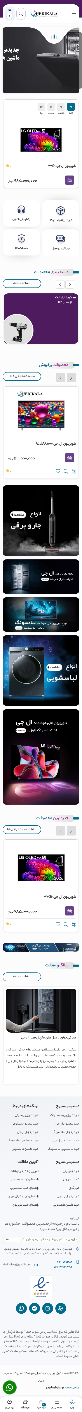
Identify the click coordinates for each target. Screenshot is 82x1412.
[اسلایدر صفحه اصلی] (41, 60)
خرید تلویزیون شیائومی (25, 1123)
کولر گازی (74, 1188)
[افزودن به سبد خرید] (69, 180)
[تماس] (9, 1387)
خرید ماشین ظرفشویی (66, 1205)
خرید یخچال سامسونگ (65, 1132)
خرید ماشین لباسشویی (25, 1149)
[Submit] (7, 1239)
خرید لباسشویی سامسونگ (63, 1149)
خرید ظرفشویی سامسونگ (23, 1140)
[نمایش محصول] (66, 471)
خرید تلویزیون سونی (26, 1115)
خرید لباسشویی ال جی (66, 1140)
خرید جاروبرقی (71, 1171)
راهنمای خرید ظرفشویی (24, 1179)
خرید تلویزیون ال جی (67, 1123)
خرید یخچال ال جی (27, 1132)
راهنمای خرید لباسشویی (24, 1188)
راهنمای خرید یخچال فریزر (23, 1196)
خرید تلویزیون (71, 1179)
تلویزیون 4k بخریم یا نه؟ (24, 1171)
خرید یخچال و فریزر (68, 1196)
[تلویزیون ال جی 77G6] (41, 140)
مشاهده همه (21, 283)
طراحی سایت (72, 1387)
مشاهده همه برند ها (22, 376)
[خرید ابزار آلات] (16, 330)
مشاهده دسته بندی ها (21, 829)
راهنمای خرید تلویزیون (25, 1205)
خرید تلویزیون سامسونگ (64, 1115)
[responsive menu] (74, 14)
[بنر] (41, 520)
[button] (21, 14)
